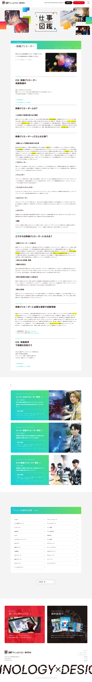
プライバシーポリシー (83, 653)
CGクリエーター (18, 555)
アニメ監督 (49, 539)
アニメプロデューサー (52, 523)
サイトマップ (85, 651)
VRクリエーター (18, 563)
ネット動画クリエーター (19, 523)
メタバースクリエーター (52, 519)
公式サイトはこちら (31, 331)
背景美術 (16, 531)
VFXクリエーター (51, 543)
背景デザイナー (17, 547)
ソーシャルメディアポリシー (82, 655)
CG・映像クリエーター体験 (23, 102)
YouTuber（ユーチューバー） (20, 539)
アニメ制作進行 (50, 531)
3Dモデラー (17, 543)
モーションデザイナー (52, 547)
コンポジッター (17, 527)
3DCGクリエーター (51, 551)
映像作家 (49, 535)
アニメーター (50, 559)
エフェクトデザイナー (51, 563)
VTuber (16, 519)
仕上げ (15, 535)
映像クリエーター (18, 559)
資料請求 (68, 2)
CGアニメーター (51, 555)
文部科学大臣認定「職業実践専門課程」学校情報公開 (54, 2)
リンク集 (85, 659)
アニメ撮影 (49, 527)
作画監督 (16, 551)
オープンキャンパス (79, 2)
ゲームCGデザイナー (19, 567)
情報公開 (85, 657)
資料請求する (20, 100)
